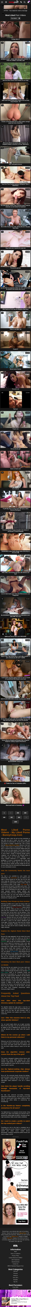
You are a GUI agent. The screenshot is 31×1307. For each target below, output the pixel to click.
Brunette (15, 1279)
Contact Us (15, 1264)
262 (19, 817)
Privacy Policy (15, 1255)
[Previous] (11, 813)
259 (25, 813)
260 (4, 817)
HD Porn (15, 1271)
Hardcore (15, 1275)
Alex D (15, 1293)
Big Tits (15, 1281)
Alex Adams (15, 1295)
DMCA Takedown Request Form (16, 1266)
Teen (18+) (15, 1277)
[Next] (26, 817)
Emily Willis (15, 1287)
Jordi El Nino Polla (15, 1291)
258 (18, 813)
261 (12, 817)
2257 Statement (15, 1259)
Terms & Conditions (15, 1253)
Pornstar (15, 1273)
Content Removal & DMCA (15, 1257)
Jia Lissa (15, 1289)
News (15, 1251)
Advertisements (15, 1261)
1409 (15, 822)
